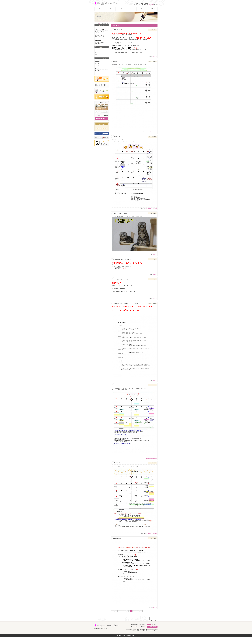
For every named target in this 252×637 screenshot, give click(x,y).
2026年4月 (97, 68)
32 (135, 611)
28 (127, 611)
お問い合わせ (155, 630)
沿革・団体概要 (142, 629)
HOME (97, 23)
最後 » (141, 611)
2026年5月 (97, 65)
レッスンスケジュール (154, 629)
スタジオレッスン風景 (135, 630)
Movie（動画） (97, 50)
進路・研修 (148, 629)
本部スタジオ (147, 630)
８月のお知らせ (98, 32)
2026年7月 (97, 63)
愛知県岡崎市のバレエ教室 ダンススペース (101, 628)
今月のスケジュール (153, 131)
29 (129, 611)
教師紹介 (134, 629)
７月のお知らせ (98, 40)
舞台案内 (138, 629)
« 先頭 (116, 611)
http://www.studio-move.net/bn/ (101, 128)
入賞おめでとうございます (100, 29)
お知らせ (155, 56)
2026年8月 (97, 61)
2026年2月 (97, 70)
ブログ (100, 23)
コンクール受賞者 (129, 629)
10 (121, 611)
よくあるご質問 (142, 630)
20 (123, 611)
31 (133, 611)
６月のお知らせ (98, 43)
